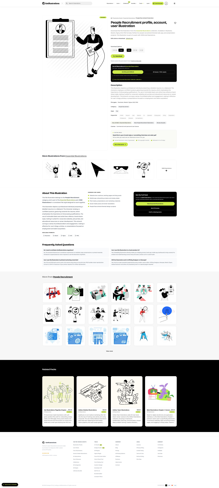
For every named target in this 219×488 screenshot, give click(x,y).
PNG (121, 50)
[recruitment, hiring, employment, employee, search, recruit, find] (143, 314)
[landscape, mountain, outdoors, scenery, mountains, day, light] (121, 169)
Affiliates (117, 456)
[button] (166, 3)
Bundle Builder (98, 473)
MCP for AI (97, 471)
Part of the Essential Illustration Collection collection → (128, 79)
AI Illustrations (77, 456)
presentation (171, 115)
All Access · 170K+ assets (159, 72)
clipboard (149, 115)
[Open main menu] (174, 3)
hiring (164, 115)
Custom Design (98, 465)
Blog (116, 447)
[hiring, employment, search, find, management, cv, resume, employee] (166, 314)
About (117, 445)
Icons (118, 3)
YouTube (160, 453)
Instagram (160, 447)
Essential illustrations (129, 18)
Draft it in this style (136, 61)
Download (118, 56)
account (128, 115)
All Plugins (97, 450)
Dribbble (160, 450)
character (131, 118)
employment (157, 115)
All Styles (75, 468)
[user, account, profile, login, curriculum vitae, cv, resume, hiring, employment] (166, 292)
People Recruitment (124, 106)
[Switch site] (62, 3)
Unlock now (129, 38)
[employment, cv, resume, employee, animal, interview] (121, 292)
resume (139, 115)
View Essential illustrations (155, 203)
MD (134, 50)
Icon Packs (76, 447)
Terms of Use (140, 453)
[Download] (59, 299)
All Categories (77, 465)
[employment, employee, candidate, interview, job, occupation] (98, 314)
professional (123, 118)
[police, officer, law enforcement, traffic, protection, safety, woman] (75, 169)
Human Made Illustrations (80, 453)
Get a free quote (119, 144)
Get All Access (159, 3)
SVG (114, 50)
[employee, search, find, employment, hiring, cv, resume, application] (75, 292)
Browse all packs (161, 122)
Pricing (117, 450)
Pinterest (160, 456)
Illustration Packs (77, 445)
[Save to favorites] (175, 23)
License (139, 445)
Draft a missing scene (155, 212)
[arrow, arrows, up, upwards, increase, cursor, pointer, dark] (98, 169)
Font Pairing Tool (98, 462)
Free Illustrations (77, 450)
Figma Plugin (97, 453)
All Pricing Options (120, 453)
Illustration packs (117, 18)
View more (109, 351)
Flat (117, 111)
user (133, 115)
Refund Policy (140, 456)
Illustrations (110, 3)
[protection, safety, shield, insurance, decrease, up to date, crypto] (52, 169)
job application (139, 118)
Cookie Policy (140, 450)
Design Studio (99, 447)
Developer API (98, 468)
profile (121, 115)
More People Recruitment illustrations (144, 122)
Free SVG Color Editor (100, 456)
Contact (117, 465)
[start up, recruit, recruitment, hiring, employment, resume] (121, 314)
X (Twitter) (160, 445)
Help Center (118, 462)
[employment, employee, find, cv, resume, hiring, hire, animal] (143, 292)
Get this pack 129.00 (128, 72)
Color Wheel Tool (98, 459)
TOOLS (96, 441)
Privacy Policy (140, 447)
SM (129, 50)
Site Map (139, 459)
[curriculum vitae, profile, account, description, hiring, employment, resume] (52, 314)
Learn (148, 3)
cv (144, 115)
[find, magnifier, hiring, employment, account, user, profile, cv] (144, 169)
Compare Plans (98, 476)
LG (141, 50)
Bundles (133, 3)
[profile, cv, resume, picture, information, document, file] (52, 292)
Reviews (117, 459)
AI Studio (98, 445)
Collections (126, 3)
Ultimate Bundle (77, 471)
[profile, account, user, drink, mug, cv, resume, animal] (98, 292)
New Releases (77, 459)
